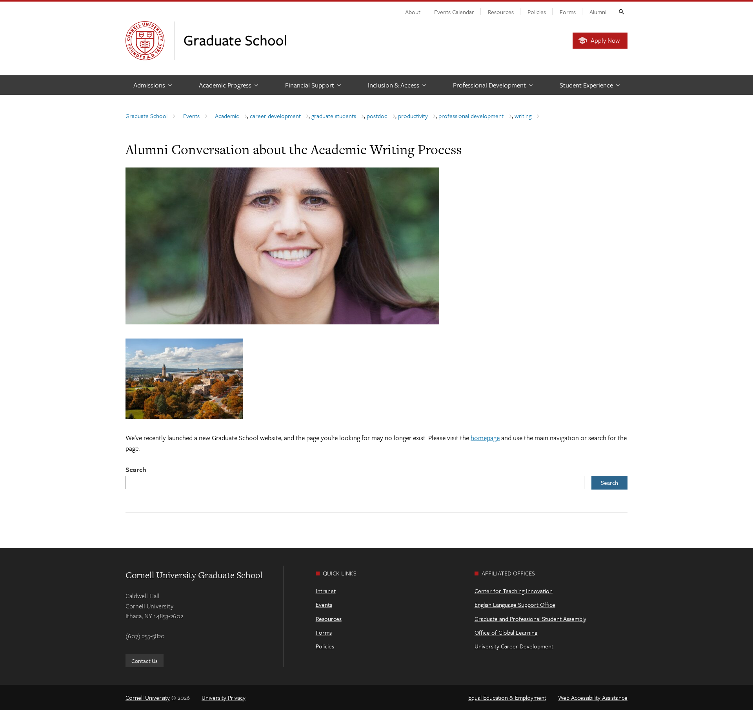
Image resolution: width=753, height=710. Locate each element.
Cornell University (148, 697)
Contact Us (144, 661)
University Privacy (224, 697)
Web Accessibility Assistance (593, 697)
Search (136, 469)
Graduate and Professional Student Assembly (530, 618)
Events (324, 604)
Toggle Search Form (621, 11)
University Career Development (514, 646)
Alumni (597, 11)
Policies (536, 11)
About (412, 11)
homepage (485, 437)
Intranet (326, 590)
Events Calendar (454, 11)
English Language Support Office (515, 604)
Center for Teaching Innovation (514, 590)
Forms (568, 11)
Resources (501, 11)
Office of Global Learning (506, 632)
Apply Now (605, 40)
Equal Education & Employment (507, 697)
